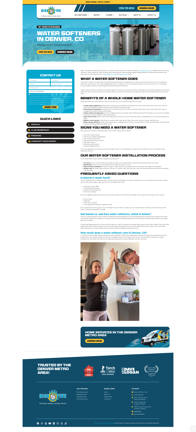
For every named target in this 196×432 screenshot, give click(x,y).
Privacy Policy (43, 104)
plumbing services (144, 70)
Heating (96, 15)
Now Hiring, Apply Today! (98, 2)
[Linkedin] (54, 423)
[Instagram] (58, 423)
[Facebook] (38, 423)
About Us (137, 15)
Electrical (123, 15)
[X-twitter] (42, 423)
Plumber (109, 15)
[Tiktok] (66, 423)
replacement (123, 74)
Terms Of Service (108, 423)
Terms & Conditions (52, 104)
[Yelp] (62, 423)
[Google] (46, 423)
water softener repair (109, 74)
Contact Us (151, 15)
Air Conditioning (81, 15)
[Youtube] (50, 423)
